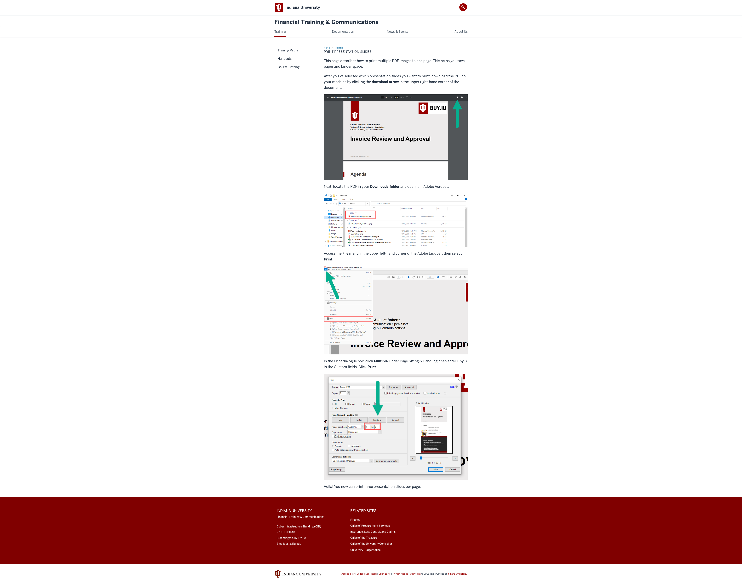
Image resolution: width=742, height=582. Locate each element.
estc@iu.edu (293, 543)
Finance (355, 519)
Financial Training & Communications (326, 22)
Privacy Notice (400, 573)
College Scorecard (367, 573)
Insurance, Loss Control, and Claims (373, 531)
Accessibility (348, 573)
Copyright (415, 573)
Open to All (385, 573)
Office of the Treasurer (364, 537)
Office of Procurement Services (370, 525)
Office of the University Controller (371, 543)
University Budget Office (365, 550)
